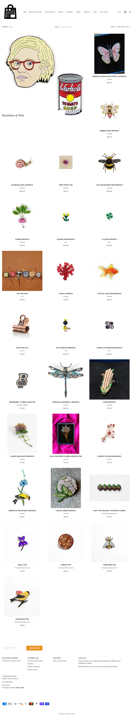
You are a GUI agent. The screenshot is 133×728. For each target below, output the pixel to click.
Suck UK (22, 350)
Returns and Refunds (35, 661)
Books (60, 12)
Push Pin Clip (22, 348)
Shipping (30, 664)
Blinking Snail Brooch (22, 185)
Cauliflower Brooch (66, 510)
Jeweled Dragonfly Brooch (65, 402)
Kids (94, 12)
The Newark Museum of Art (109, 513)
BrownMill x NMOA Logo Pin (22, 402)
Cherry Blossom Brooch (109, 456)
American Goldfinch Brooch (22, 510)
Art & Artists (50, 12)
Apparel (69, 12)
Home (78, 12)
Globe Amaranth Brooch (22, 456)
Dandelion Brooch (66, 239)
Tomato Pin (66, 565)
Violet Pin (22, 565)
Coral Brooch (66, 293)
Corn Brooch (109, 402)
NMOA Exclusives (35, 12)
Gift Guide (103, 12)
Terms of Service (34, 666)
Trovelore (109, 79)
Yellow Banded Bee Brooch (109, 185)
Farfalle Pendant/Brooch (109, 348)
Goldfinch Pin (22, 619)
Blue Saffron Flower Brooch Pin (66, 456)
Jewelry (87, 12)
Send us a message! (59, 661)
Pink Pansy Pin (66, 185)
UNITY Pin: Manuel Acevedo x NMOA (109, 510)
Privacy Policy (33, 669)
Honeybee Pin (109, 565)
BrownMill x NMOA (22, 405)
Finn (66, 242)
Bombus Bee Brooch (109, 131)
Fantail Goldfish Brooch (109, 293)
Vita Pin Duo (22, 293)
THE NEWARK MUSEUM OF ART (11, 661)
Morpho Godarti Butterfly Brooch (109, 76)
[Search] (130, 12)
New (24, 12)
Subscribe (34, 648)
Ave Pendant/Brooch (66, 348)
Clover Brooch (109, 239)
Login (119, 12)
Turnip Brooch (22, 239)
